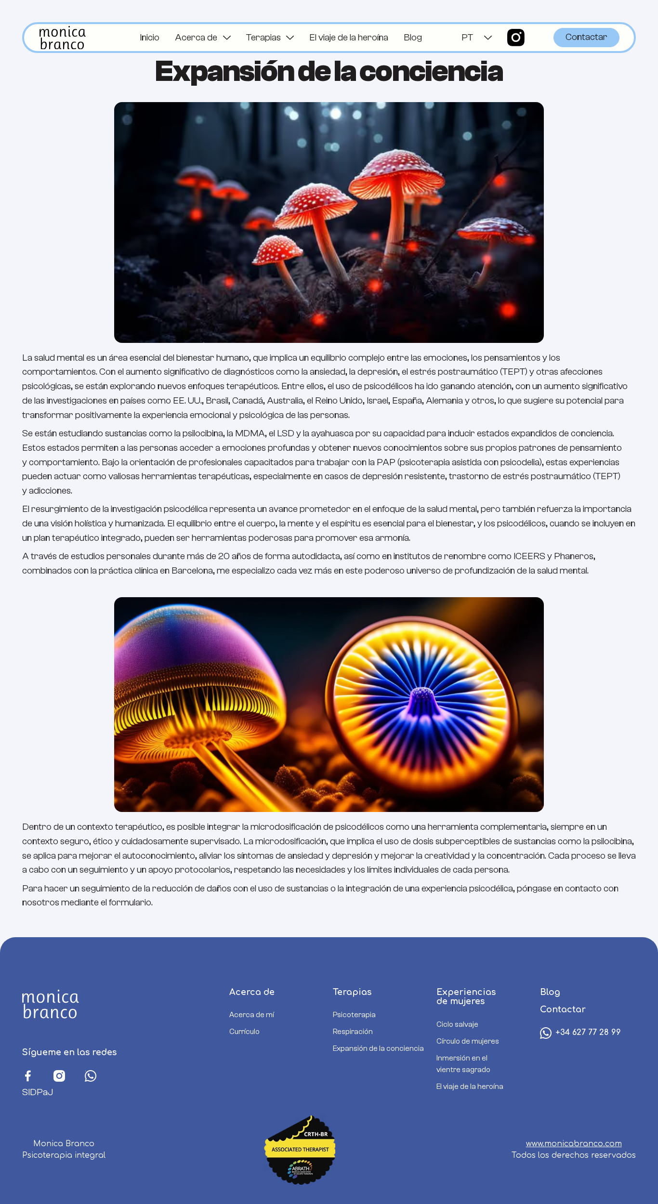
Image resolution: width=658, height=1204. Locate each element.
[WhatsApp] (90, 1074)
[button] (202, 37)
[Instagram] (59, 1074)
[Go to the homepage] (53, 1005)
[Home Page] (62, 37)
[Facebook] (28, 1074)
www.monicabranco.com (574, 1143)
